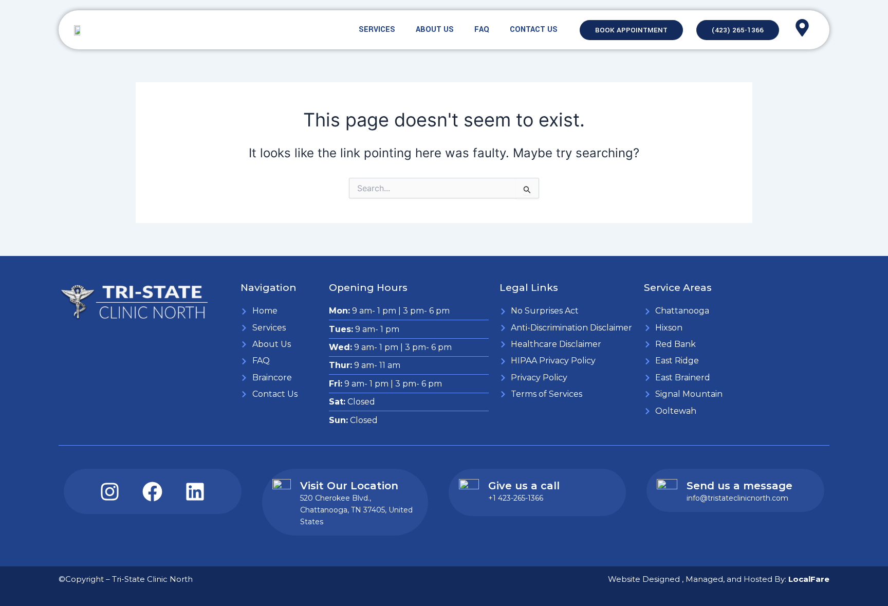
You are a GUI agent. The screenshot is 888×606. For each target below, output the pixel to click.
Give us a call (524, 486)
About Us (435, 29)
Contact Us (534, 29)
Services (377, 29)
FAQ (481, 29)
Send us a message (739, 486)
